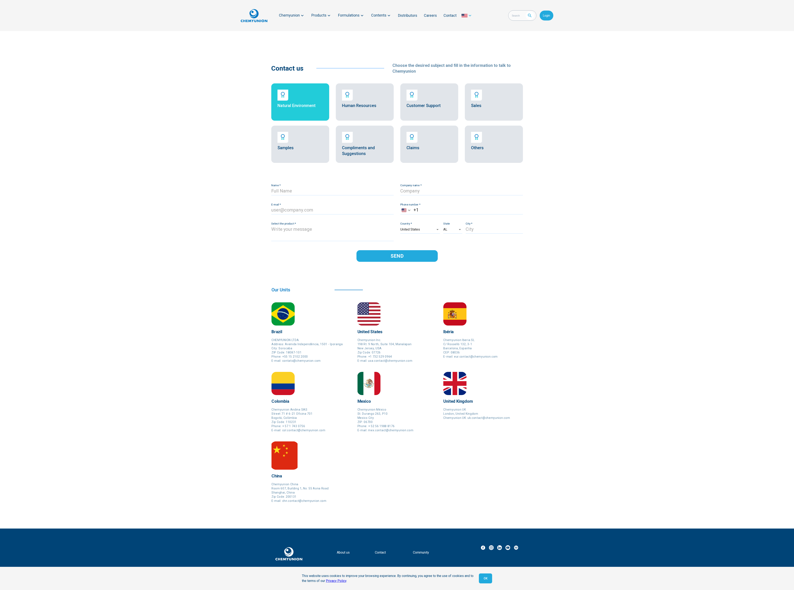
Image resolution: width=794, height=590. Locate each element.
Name (276, 185)
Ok (486, 578)
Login (546, 15)
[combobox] (406, 210)
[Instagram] (491, 547)
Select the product (283, 223)
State (446, 223)
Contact (450, 15)
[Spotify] (516, 547)
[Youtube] (507, 547)
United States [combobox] (410, 229)
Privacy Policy (336, 581)
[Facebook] (483, 547)
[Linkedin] (499, 547)
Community (421, 552)
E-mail (276, 204)
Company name (411, 185)
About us (343, 552)
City (469, 223)
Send (397, 256)
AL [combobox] (445, 229)
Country (406, 223)
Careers (430, 15)
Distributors (407, 15)
